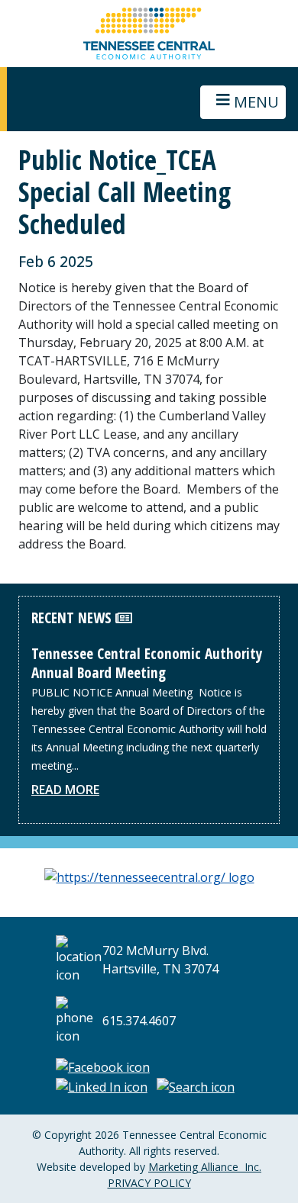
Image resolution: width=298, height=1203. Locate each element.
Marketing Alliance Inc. (204, 1167)
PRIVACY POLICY (149, 1183)
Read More (65, 789)
